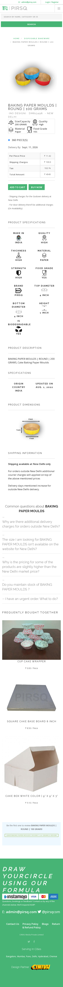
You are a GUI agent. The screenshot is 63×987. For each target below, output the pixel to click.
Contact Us (12, 924)
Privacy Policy (30, 924)
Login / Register (52, 2)
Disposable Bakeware (37, 38)
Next (53, 78)
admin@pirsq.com (28, 2)
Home (16, 38)
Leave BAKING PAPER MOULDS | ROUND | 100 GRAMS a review (31, 835)
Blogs (45, 924)
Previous (10, 78)
